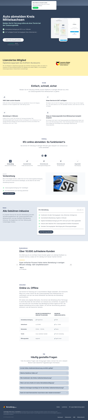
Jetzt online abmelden (9, 193)
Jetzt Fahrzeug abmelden (13, 40)
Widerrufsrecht (80, 417)
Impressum (60, 417)
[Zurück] (17, 265)
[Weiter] (71, 265)
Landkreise (64, 407)
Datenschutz (68, 417)
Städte (58, 407)
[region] (44, 265)
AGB (74, 417)
